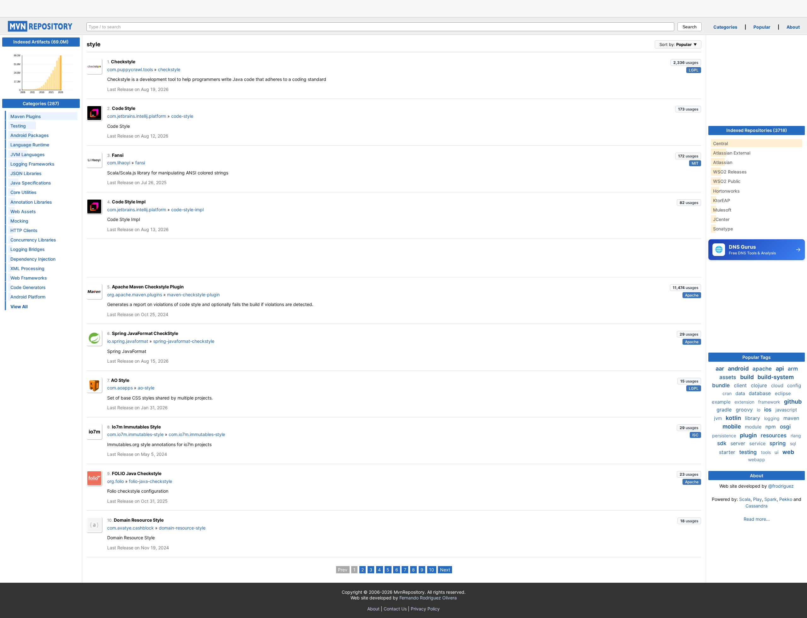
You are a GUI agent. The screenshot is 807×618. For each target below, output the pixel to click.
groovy (745, 409)
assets (728, 377)
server (738, 443)
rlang (796, 435)
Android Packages (29, 135)
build (747, 377)
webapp (756, 459)
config (794, 385)
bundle (721, 385)
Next (445, 569)
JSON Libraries (26, 173)
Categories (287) (41, 103)
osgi (785, 426)
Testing (18, 125)
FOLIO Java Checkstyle (136, 473)
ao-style (146, 387)
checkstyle (169, 69)
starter (728, 452)
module (754, 427)
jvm (718, 418)
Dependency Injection (32, 259)
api (780, 368)
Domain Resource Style (139, 520)
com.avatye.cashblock (130, 527)
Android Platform (27, 296)
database (760, 393)
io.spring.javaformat (127, 341)
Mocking (19, 221)
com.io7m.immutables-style (135, 434)
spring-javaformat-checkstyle (183, 341)
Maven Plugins (25, 116)
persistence (724, 435)
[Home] (41, 30)
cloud (778, 385)
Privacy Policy (425, 608)
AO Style (120, 380)
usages (685, 62)
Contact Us (395, 608)
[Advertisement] (403, 8)
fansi (140, 162)
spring (778, 443)
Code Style (123, 108)
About (793, 27)
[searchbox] (380, 26)
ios (768, 409)
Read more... (757, 519)
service (758, 443)
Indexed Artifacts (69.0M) (41, 41)
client (741, 385)
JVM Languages (27, 154)
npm (771, 426)
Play (757, 499)
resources (774, 435)
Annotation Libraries (31, 202)
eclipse (783, 393)
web (788, 452)
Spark (770, 499)
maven (791, 418)
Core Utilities (23, 192)
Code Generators (28, 287)
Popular (761, 27)
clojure (760, 385)
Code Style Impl (129, 201)
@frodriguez (781, 486)
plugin (749, 435)
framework (769, 402)
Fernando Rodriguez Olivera (428, 597)
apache (762, 369)
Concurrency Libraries (33, 239)
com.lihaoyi (118, 162)
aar (720, 368)
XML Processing (27, 268)
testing (748, 452)
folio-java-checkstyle (150, 481)
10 (431, 569)
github (793, 401)
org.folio (115, 481)
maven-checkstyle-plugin (193, 294)
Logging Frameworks (32, 164)
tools (766, 452)
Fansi (118, 155)
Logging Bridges (27, 249)
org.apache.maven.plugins (134, 294)
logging (772, 418)
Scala (745, 499)
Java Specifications (30, 182)
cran (728, 393)
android (739, 368)
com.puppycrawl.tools (130, 69)
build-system (776, 377)
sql (793, 443)
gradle (725, 409)
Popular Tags (756, 357)
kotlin (734, 418)
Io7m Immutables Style (136, 426)
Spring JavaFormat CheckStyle (145, 333)
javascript (786, 410)
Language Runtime (29, 144)
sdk (722, 443)
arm (793, 369)
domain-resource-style (182, 527)
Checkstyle (123, 61)
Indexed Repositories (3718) (756, 130)
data (740, 393)
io (759, 409)
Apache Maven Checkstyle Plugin (148, 286)
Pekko (785, 499)
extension (745, 402)
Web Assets (23, 211)
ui (777, 452)
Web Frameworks (28, 278)
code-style (182, 116)
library (753, 418)
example (722, 402)
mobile (732, 426)
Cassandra (757, 505)
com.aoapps (120, 387)
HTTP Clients (24, 230)
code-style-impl (187, 209)
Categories (725, 27)
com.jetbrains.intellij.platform (136, 116)
